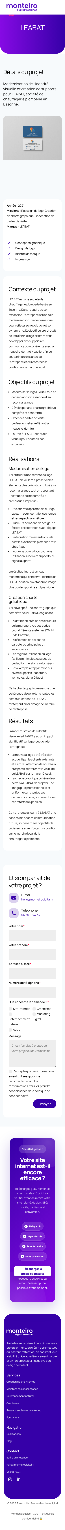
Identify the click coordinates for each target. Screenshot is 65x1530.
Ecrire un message (17, 1457)
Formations (13, 1417)
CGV (35, 1513)
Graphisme (44, 1009)
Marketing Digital (41, 1016)
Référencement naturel (19, 1021)
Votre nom (16, 926)
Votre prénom (18, 945)
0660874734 (13, 1471)
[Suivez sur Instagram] (10, 1479)
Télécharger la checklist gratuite (32, 1271)
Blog (9, 1441)
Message (15, 1036)
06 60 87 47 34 (30, 915)
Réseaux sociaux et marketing (23, 1410)
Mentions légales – (22, 1513)
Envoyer (44, 1104)
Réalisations (13, 1434)
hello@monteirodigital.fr (37, 899)
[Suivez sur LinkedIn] (18, 1479)
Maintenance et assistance (22, 1389)
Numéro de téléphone (24, 983)
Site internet (21, 1009)
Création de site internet (20, 1381)
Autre (16, 1030)
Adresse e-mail (19, 964)
